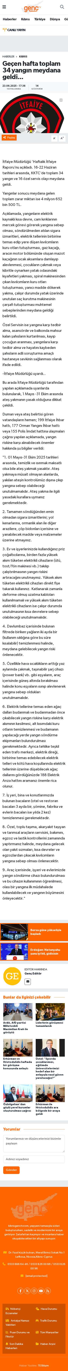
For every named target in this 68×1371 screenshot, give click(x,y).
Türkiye (40, 19)
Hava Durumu (49, 1308)
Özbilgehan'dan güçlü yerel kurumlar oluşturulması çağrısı (17, 1107)
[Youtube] (41, 1291)
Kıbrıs (25, 19)
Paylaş (11, 137)
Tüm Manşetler (49, 1332)
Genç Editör (33, 973)
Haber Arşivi (47, 1344)
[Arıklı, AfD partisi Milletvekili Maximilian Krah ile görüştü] (17, 1011)
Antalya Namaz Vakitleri (17, 1322)
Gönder (11, 1170)
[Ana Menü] (4, 7)
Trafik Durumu (48, 1320)
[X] (27, 1291)
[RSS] (48, 1291)
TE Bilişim (43, 1365)
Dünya (55, 19)
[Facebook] (20, 1291)
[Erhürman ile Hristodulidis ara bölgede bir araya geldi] (50, 1093)
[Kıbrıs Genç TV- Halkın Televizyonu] (32, 7)
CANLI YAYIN (15, 30)
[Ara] (62, 7)
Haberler (10, 19)
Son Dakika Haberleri (14, 1346)
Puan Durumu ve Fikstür (18, 1334)
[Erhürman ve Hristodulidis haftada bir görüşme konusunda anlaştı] (17, 1047)
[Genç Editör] (12, 976)
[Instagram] (34, 1291)
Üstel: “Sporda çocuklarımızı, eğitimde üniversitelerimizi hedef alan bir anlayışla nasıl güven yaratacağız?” (49, 1068)
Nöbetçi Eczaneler (13, 1310)
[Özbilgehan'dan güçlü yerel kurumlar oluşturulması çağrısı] (17, 1093)
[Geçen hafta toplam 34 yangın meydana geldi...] (34, 113)
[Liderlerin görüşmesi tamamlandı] (50, 1011)
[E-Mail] (28, 982)
